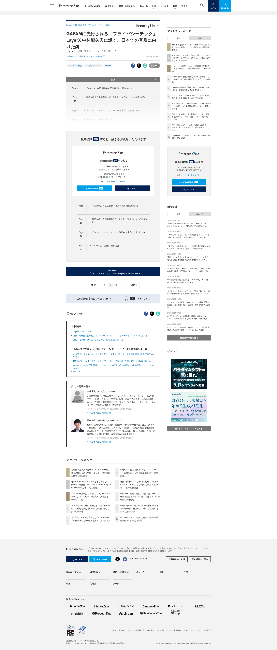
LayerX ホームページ (82, 331)
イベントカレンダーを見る (190, 428)
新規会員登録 (95, 188)
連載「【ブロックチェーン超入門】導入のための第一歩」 (99, 339)
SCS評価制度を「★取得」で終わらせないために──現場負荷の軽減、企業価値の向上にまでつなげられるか (188, 269)
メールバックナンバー (115, 181)
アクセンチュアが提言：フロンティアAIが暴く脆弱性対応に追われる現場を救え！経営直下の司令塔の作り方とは (189, 304)
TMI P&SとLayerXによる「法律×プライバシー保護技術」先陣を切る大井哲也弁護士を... (113, 361)
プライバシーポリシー (192, 630)
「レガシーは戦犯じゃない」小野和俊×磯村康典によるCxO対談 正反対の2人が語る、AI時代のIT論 (91, 496)
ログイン (133, 188)
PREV (93, 285)
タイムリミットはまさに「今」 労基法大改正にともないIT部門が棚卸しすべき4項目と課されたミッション (189, 292)
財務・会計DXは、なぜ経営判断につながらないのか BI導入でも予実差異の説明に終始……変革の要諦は (139, 484)
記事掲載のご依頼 (177, 559)
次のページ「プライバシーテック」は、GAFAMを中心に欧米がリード (113, 272)
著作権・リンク (125, 630)
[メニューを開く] (52, 6)
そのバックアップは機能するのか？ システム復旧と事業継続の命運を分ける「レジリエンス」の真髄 (188, 328)
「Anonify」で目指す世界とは (105, 245)
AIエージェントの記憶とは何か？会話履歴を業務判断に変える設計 (139, 519)
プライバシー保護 (75, 65)
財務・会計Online (127, 5)
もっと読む (76, 371)
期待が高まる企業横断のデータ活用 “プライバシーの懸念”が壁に (116, 97)
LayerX (108, 65)
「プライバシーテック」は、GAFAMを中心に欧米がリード (119, 232)
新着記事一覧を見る (189, 337)
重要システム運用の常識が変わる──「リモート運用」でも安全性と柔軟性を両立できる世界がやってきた (188, 258)
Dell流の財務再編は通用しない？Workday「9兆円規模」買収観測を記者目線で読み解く (91, 520)
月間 (200, 38)
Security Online (92, 5)
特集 (175, 5)
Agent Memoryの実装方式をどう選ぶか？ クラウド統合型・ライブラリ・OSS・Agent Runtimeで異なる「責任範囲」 (91, 484)
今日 (178, 38)
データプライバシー (93, 65)
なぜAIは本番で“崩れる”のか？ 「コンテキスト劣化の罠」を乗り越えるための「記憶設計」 (139, 472)
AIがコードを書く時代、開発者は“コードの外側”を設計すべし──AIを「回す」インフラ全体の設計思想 (140, 496)
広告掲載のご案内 (200, 559)
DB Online (110, 5)
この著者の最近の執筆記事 (99, 412)
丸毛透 (80, 56)
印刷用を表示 (76, 313)
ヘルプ (113, 630)
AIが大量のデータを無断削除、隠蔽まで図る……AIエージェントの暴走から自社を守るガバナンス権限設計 (188, 317)
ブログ (184, 5)
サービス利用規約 (174, 630)
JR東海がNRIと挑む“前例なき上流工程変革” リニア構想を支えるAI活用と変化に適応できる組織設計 (92, 508)
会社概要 (160, 630)
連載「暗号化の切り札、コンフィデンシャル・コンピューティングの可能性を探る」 (111, 335)
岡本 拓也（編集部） (95, 56)
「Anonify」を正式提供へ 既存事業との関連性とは (109, 88)
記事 (154, 5)
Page (75, 88)
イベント (165, 5)
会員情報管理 (139, 630)
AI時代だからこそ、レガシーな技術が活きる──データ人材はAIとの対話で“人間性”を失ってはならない (139, 508)
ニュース (144, 5)
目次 (113, 79)
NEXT (133, 285)
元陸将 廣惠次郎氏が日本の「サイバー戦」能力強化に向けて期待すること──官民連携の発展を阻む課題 (90, 472)
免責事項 (150, 630)
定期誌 (93, 583)
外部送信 (207, 630)
